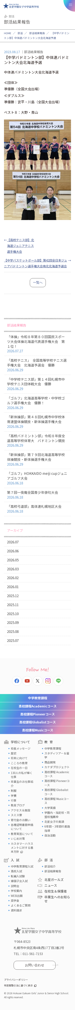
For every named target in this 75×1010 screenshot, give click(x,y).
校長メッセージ (20, 748)
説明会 (15, 886)
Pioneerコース (37, 714)
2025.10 (13, 613)
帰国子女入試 (19, 881)
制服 (13, 791)
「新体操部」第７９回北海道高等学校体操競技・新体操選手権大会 (36, 459)
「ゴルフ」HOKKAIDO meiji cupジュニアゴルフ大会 (37, 478)
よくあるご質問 (20, 905)
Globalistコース (37, 722)
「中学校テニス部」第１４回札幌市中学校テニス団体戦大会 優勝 (36, 384)
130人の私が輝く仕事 (21, 775)
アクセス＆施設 (20, 810)
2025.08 (13, 631)
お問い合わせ (34, 965)
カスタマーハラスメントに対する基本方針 (22, 848)
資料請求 (16, 910)
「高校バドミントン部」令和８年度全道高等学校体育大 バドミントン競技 (36, 440)
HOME (7, 33)
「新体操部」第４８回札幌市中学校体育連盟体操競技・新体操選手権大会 (36, 421)
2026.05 (13, 559)
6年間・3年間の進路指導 (57, 828)
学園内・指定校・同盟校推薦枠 (57, 815)
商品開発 (50, 762)
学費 (13, 796)
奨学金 (15, 900)
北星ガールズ (54, 879)
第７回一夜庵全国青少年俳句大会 (32, 495)
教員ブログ (18, 805)
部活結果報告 (37, 33)
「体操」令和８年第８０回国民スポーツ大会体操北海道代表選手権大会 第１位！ (36, 343)
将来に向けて (19, 758)
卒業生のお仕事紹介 (22, 784)
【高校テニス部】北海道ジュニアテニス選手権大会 (20, 246)
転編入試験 (18, 876)
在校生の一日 (19, 768)
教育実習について (22, 834)
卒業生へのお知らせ (57, 898)
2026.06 (13, 550)
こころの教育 (19, 763)
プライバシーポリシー (16, 979)
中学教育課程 (37, 697)
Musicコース (37, 730)
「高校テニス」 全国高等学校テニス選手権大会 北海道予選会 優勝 (37, 365)
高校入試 (16, 871)
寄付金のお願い (20, 820)
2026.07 (13, 541)
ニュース (50, 885)
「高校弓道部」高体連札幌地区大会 (34, 509)
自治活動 (50, 835)
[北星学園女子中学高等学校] (21, 5)
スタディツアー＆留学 (56, 755)
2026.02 (13, 577)
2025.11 (13, 604)
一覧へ (38, 282)
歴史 (13, 753)
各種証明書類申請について (22, 827)
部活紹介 (50, 866)
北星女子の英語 (54, 822)
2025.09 (13, 622)
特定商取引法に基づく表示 (18, 985)
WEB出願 (17, 896)
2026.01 (13, 586)
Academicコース (38, 706)
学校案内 (16, 891)
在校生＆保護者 (55, 891)
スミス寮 (16, 815)
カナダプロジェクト (57, 767)
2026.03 (13, 568)
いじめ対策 (18, 839)
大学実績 (50, 808)
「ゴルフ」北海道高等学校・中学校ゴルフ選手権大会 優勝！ (36, 402)
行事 (13, 800)
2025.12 (13, 595)
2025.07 (13, 640)
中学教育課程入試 (22, 866)
